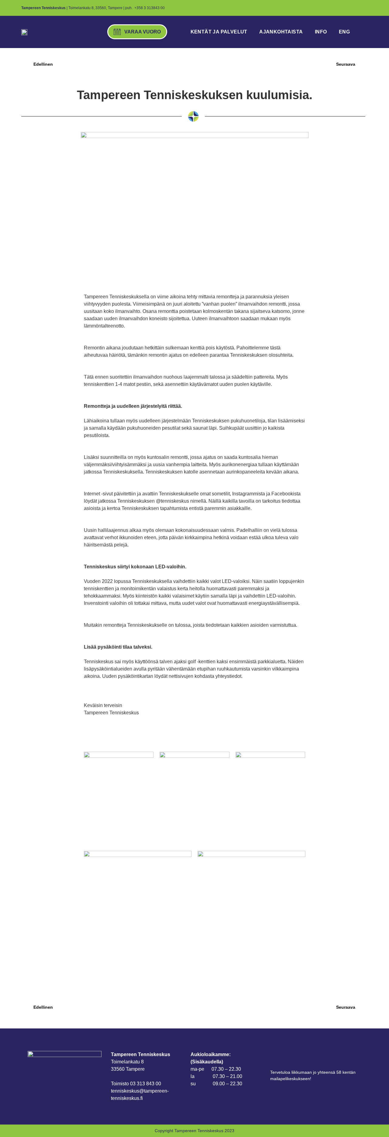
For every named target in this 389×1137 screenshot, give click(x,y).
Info (321, 31)
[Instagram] (346, 8)
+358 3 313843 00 (149, 8)
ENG (344, 31)
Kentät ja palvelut (219, 31)
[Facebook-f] (337, 8)
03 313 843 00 (145, 1083)
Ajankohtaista (281, 31)
